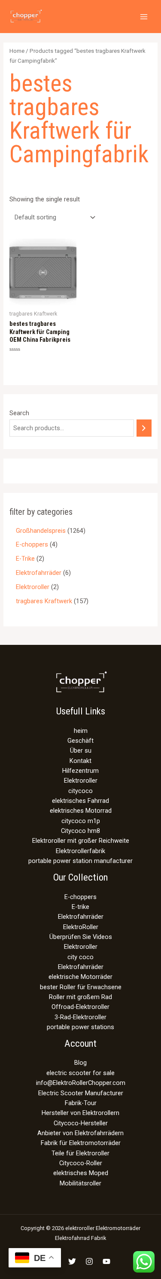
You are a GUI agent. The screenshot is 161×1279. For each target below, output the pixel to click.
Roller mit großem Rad (80, 997)
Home (16, 51)
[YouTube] (106, 1261)
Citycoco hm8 (80, 831)
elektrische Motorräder (80, 977)
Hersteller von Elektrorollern (80, 1113)
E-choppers (80, 897)
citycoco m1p (80, 821)
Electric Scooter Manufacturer (80, 1093)
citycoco (80, 791)
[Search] (144, 428)
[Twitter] (72, 1261)
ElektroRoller (80, 927)
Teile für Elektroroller (80, 1153)
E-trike (80, 907)
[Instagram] (89, 1261)
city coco (80, 957)
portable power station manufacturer (80, 861)
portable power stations (80, 1027)
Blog (80, 1062)
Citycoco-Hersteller (81, 1123)
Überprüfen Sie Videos (80, 937)
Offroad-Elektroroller (80, 1007)
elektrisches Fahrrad (80, 801)
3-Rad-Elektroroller (80, 1017)
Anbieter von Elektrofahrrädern (80, 1133)
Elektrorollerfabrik (80, 851)
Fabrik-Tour (81, 1103)
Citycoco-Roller (80, 1163)
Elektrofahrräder (80, 917)
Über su (80, 750)
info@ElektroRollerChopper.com (80, 1083)
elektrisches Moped (80, 1173)
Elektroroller (80, 780)
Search (19, 413)
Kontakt (80, 761)
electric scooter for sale (80, 1073)
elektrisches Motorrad (81, 810)
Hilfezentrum (80, 771)
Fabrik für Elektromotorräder (81, 1143)
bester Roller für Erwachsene (81, 987)
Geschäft (80, 740)
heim (81, 731)
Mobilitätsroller (80, 1183)
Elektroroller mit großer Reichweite (80, 841)
